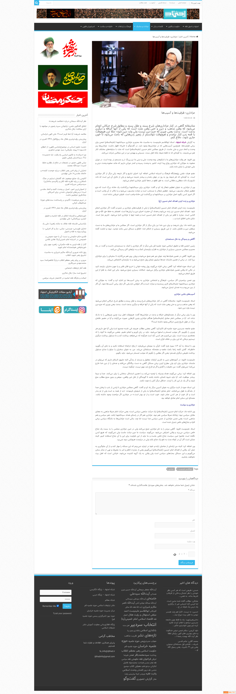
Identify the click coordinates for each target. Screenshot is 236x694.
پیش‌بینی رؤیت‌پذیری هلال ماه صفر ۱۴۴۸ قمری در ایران (65, 209)
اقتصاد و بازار (158, 26)
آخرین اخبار (183, 36)
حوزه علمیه (134, 641)
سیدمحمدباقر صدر (139, 655)
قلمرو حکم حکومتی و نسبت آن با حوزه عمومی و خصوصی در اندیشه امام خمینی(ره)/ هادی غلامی (65, 238)
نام (193, 520)
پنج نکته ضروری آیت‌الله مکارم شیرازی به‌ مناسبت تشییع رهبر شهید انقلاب (65, 254)
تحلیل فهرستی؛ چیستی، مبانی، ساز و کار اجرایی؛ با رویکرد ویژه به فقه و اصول (64, 230)
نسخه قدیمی (162, 3)
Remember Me (50, 606)
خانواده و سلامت (106, 26)
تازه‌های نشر (147, 635)
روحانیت (153, 655)
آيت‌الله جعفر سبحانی (146, 589)
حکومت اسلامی (148, 651)
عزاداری (171, 469)
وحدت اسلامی (129, 670)
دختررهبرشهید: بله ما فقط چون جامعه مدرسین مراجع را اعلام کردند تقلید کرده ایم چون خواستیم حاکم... (182, 622)
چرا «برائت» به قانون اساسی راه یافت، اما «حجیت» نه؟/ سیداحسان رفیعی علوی (64, 156)
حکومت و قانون (174, 26)
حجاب (153, 641)
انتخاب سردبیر (143, 625)
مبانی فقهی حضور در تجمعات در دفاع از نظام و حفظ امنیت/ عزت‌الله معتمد (64, 164)
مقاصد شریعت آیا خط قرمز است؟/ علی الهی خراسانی (63, 134)
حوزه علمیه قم (130, 646)
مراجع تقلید (145, 666)
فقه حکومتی (136, 659)
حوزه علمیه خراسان (139, 643)
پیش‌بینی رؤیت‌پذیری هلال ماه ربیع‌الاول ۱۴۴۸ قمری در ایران (63, 141)
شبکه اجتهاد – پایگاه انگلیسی (102, 589)
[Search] (36, 2)
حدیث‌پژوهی (145, 641)
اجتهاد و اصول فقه (192, 26)
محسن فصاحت (143, 662)
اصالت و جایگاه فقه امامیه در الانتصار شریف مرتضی (64, 278)
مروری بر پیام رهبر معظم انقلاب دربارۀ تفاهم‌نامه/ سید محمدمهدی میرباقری (63, 262)
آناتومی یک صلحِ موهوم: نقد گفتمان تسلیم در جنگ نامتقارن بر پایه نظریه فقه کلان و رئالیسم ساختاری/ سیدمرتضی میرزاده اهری (64, 181)
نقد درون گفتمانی (144, 670)
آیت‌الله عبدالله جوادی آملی (145, 603)
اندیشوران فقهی (89, 26)
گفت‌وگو (129, 679)
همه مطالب (143, 3)
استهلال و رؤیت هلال (139, 615)
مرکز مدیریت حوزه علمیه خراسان (101, 610)
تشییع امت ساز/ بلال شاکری (74, 273)
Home (193, 36)
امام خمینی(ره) (129, 619)
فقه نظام (153, 663)
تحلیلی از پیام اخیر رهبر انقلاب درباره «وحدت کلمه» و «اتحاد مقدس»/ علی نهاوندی (63, 172)
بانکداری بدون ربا (133, 630)
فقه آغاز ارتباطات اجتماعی (75, 268)
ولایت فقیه (151, 674)
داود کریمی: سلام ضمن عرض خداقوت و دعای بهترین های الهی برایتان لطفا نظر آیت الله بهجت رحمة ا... (182, 633)
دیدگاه (191, 490)
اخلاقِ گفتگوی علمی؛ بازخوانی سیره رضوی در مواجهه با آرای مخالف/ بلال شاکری (63, 128)
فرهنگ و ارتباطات (124, 26)
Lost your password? (62, 613)
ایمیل (192, 530)
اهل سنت (126, 625)
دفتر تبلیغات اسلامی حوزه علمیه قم (99, 605)
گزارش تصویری (144, 679)
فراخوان (147, 659)
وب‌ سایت (191, 541)
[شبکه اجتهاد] (118, 14)
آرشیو (153, 3)
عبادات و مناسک (142, 26)
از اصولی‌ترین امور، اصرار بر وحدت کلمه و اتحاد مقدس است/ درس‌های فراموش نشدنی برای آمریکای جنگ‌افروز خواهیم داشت (63, 192)
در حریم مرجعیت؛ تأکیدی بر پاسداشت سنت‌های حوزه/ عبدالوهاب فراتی (63, 202)
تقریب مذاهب (130, 636)
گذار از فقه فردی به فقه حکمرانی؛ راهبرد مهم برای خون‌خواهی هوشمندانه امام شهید (65, 246)
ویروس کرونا (140, 673)
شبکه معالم (110, 600)
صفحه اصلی (182, 3)
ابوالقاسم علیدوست (185, 469)
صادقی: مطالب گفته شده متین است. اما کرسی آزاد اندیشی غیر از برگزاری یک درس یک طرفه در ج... (182, 604)
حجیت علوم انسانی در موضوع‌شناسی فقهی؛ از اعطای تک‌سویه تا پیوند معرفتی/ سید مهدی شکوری (63, 148)
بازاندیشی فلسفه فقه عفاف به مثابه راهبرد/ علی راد (64, 223)
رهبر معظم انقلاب (130, 651)
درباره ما (172, 3)
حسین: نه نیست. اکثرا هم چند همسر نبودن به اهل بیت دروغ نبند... (182, 613)
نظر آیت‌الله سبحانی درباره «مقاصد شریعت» (67, 121)
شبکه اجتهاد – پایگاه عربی (104, 595)
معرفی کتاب (135, 666)
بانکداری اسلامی (148, 630)
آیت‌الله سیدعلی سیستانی (136, 599)
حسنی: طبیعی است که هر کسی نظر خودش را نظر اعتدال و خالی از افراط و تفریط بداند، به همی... (182, 593)
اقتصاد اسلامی (145, 619)
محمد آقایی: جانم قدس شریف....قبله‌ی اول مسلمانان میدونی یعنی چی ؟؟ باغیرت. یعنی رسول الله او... (182, 646)
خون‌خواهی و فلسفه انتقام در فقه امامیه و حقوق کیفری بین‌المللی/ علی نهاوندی (65, 217)
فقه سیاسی (126, 659)
